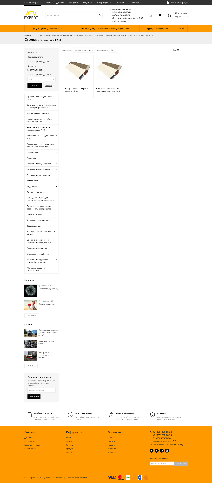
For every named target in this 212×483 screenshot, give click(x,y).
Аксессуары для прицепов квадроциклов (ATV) (38, 128)
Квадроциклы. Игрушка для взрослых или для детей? (48, 332)
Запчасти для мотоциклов (38, 169)
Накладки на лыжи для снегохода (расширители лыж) (40, 199)
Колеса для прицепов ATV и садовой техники (39, 120)
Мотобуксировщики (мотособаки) (36, 269)
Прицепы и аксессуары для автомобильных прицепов (39, 207)
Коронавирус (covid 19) (48, 288)
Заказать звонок (119, 21)
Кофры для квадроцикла (157, 28)
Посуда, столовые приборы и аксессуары (114, 35)
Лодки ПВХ (32, 186)
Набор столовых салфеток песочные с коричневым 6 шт (108, 89)
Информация (102, 2)
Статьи (69, 441)
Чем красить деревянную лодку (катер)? (46, 355)
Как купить (73, 2)
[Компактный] (186, 50)
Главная (27, 35)
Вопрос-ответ (30, 448)
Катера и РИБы (33, 180)
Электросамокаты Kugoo (38, 254)
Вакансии (112, 448)
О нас (110, 437)
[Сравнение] (90, 58)
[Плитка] (178, 50)
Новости (111, 445)
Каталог (38, 35)
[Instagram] (167, 451)
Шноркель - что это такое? (47, 342)
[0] (150, 16)
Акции (49, 2)
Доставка (60, 2)
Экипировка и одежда (37, 248)
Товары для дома (34, 226)
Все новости (31, 315)
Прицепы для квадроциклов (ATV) (47, 28)
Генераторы (32, 152)
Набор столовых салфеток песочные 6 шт (76, 89)
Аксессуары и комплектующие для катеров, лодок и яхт (69, 35)
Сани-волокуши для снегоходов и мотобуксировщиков (104, 28)
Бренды (69, 448)
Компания (120, 2)
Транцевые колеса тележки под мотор (41, 232)
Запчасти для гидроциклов (39, 163)
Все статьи (31, 366)
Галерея (111, 441)
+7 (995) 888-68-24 (121, 12)
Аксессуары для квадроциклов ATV (40, 136)
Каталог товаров (31, 2)
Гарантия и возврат (32, 445)
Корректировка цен (47, 304)
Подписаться (34, 397)
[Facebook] (157, 451)
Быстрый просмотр (77, 71)
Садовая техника (34, 214)
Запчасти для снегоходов (38, 175)
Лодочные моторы (35, 192)
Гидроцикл (32, 158)
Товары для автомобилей (38, 220)
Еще (179, 28)
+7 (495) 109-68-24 (121, 9)
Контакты (136, 2)
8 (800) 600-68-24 (121, 15)
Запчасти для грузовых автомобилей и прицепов (38, 260)
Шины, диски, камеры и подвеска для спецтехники (39, 241)
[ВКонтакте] (162, 451)
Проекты (69, 445)
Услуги (86, 2)
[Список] (182, 50)
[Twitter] (151, 451)
